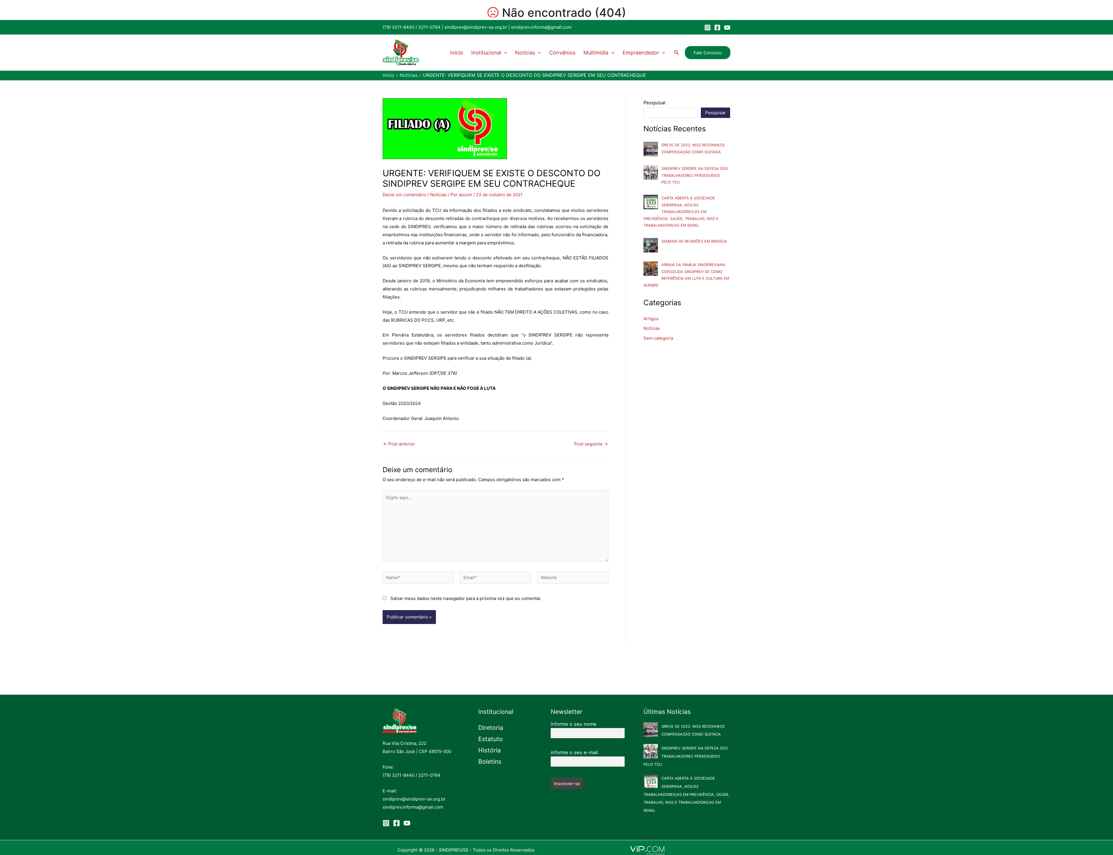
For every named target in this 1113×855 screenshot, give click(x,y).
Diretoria (490, 727)
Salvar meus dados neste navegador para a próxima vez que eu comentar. (465, 598)
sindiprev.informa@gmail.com (541, 27)
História (489, 750)
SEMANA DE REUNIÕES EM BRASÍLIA (694, 241)
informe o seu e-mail (574, 752)
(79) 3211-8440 (398, 27)
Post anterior (399, 444)
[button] (504, 52)
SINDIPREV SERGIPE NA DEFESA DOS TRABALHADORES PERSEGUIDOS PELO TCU (694, 175)
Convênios (562, 53)
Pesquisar (654, 102)
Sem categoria (658, 338)
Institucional (486, 53)
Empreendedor (641, 53)
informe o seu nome (573, 724)
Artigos (651, 318)
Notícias (525, 53)
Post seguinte (591, 444)
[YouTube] (727, 27)
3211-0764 (429, 27)
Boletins (489, 761)
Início (456, 53)
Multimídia (595, 53)
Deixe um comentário (404, 194)
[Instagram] (707, 27)
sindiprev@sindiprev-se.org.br (475, 27)
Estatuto (490, 739)
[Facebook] (717, 27)
